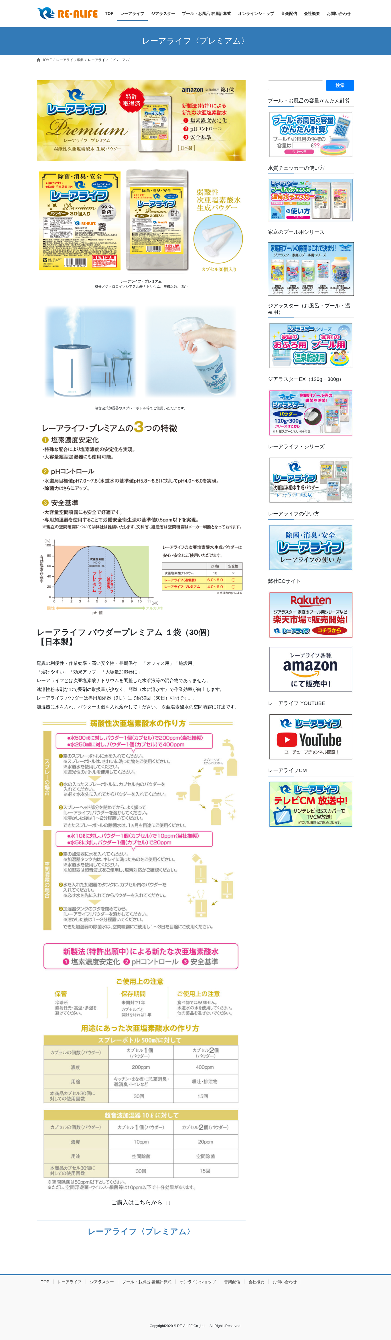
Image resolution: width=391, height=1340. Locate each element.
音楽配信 (232, 1281)
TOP (45, 1281)
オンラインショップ (198, 1281)
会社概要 (256, 1281)
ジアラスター (102, 1281)
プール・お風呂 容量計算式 (146, 1281)
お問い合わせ (285, 1281)
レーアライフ (70, 1281)
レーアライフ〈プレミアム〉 (141, 1231)
